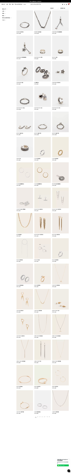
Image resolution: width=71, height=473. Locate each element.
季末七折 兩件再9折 (18, 4)
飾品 (13, 4)
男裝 (10, 4)
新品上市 (3, 4)
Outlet (24, 4)
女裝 (7, 4)
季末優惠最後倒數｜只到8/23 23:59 (35, 1)
